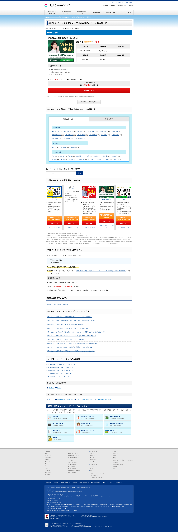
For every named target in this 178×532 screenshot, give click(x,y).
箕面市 (99, 159)
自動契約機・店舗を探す (109, 5)
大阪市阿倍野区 (79, 138)
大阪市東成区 (69, 135)
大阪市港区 (104, 135)
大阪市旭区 (115, 131)
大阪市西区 (55, 138)
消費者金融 (96, 12)
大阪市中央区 (56, 131)
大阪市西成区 (66, 138)
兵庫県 (49, 304)
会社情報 (56, 482)
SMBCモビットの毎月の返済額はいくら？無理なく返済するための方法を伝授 (69, 347)
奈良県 (59, 304)
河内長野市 (80, 159)
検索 (79, 173)
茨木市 (107, 159)
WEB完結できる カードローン (81, 12)
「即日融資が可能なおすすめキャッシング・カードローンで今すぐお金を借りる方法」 (101, 271)
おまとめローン (49, 461)
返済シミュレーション (118, 464)
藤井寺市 (116, 159)
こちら (56, 500)
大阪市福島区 (115, 135)
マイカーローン (49, 464)
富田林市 (96, 156)
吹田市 (62, 156)
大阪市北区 (80, 131)
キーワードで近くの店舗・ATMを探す (65, 169)
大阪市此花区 (81, 135)
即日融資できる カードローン (66, 12)
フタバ (92, 468)
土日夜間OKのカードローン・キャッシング (60, 373)
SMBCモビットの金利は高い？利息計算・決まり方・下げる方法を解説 (67, 328)
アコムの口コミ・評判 (89, 227)
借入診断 (115, 466)
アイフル (71, 189)
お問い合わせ (120, 482)
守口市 (87, 156)
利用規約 (75, 482)
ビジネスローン (126, 12)
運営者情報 (48, 482)
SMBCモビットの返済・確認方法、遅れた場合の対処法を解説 (65, 324)
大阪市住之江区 (68, 131)
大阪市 (55, 127)
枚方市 (63, 159)
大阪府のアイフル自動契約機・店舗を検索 (72, 218)
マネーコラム (116, 453)
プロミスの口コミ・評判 (54, 227)
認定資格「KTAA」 (88, 526)
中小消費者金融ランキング (75, 457)
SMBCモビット (106, 199)
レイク (124, 199)
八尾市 (54, 156)
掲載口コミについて (84, 482)
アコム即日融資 (72, 466)
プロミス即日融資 (73, 464)
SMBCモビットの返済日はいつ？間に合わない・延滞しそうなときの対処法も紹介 (71, 351)
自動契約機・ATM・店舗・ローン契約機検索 (123, 460)
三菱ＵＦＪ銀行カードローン (84, 399)
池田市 (71, 159)
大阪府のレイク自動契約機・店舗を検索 (124, 218)
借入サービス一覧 (122, 5)
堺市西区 (73, 147)
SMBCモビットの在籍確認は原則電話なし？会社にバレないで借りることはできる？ (71, 336)
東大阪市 (54, 159)
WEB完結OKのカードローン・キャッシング (61, 370)
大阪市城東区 (91, 131)
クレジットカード (50, 468)
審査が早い (48, 472)
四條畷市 (78, 156)
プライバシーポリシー (109, 482)
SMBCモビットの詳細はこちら (89, 102)
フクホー (93, 466)
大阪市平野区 (103, 131)
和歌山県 (65, 304)
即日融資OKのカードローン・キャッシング (60, 367)
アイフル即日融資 (73, 468)
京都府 (54, 304)
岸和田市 (114, 156)
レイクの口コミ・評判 (123, 227)
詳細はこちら (89, 90)
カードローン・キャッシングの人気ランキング (61, 364)
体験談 (114, 455)
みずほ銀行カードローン (96, 477)
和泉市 (70, 156)
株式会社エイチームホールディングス (77, 516)
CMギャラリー (116, 468)
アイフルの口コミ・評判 (72, 227)
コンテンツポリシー (96, 482)
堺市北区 (54, 147)
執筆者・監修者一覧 (65, 482)
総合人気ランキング (73, 453)
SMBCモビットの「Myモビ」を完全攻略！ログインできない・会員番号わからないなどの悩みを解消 (76, 332)
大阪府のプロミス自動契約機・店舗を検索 (54, 218)
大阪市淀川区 (93, 135)
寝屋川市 (105, 156)
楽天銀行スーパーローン (104, 399)
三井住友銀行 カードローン (65, 399)
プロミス (54, 199)
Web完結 (48, 470)
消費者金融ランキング (74, 455)
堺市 (54, 143)
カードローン (49, 455)
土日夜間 (48, 474)
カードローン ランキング (52, 12)
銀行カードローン (111, 12)
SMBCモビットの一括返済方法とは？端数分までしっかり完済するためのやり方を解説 (72, 343)
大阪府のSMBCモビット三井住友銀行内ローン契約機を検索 (106, 215)
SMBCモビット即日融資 (74, 470)
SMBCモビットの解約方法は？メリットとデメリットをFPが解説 (66, 339)
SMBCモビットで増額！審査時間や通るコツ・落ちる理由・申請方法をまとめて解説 (71, 321)
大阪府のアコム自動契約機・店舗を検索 (89, 218)
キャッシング (49, 453)
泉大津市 (90, 159)
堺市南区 (63, 147)
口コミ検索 (115, 462)
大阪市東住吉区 (56, 135)
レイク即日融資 (72, 472)
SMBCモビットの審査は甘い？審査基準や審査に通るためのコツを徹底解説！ (69, 317)
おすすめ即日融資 (73, 462)
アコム (89, 199)
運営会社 (131, 5)
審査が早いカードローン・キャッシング (60, 376)
